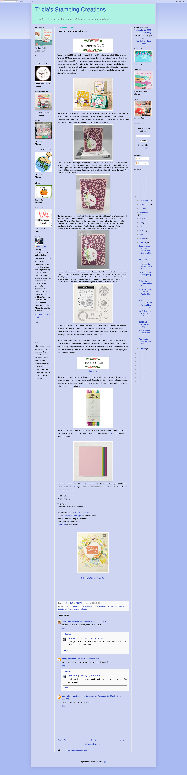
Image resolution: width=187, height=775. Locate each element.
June (142, 227)
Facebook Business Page (72, 516)
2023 (140, 181)
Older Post (124, 740)
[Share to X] (95, 603)
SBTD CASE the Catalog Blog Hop (145, 275)
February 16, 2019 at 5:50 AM (88, 659)
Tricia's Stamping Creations (70, 9)
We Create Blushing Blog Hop (145, 341)
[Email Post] (87, 603)
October (143, 208)
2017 (140, 358)
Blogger (104, 762)
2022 (140, 185)
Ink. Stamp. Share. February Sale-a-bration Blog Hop (145, 264)
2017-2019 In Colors (71, 606)
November (144, 204)
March (142, 239)
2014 (140, 362)
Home (93, 740)
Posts (139, 159)
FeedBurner (143, 148)
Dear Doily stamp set (117, 606)
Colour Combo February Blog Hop (145, 283)
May (142, 231)
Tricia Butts (72, 638)
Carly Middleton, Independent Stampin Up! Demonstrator (86, 696)
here (110, 434)
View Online (140, 41)
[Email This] (91, 603)
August (143, 219)
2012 (140, 370)
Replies (68, 634)
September (144, 212)
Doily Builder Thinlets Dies (67, 609)
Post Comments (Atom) (77, 750)
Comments (141, 163)
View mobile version (93, 744)
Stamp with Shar (69, 659)
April (142, 235)
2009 (140, 382)
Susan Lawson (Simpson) (72, 621)
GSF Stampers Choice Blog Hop (144, 333)
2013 (140, 366)
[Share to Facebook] (97, 603)
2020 (140, 193)
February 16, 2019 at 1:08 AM (94, 621)
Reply (64, 628)
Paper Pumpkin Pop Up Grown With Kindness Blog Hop (145, 251)
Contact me (61, 525)
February (143, 243)
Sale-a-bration (82, 609)
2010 (140, 378)
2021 (140, 189)
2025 (140, 173)
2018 (140, 354)
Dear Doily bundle (103, 606)
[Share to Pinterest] (99, 603)
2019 (140, 197)
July (141, 223)
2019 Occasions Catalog (87, 606)
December (144, 200)
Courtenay (93, 371)
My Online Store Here (82, 513)
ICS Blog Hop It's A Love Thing (144, 324)
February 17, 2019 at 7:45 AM (91, 638)
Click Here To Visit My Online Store (93, 578)
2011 (140, 374)
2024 (140, 177)
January (143, 349)
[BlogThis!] (93, 603)
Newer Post (62, 740)
